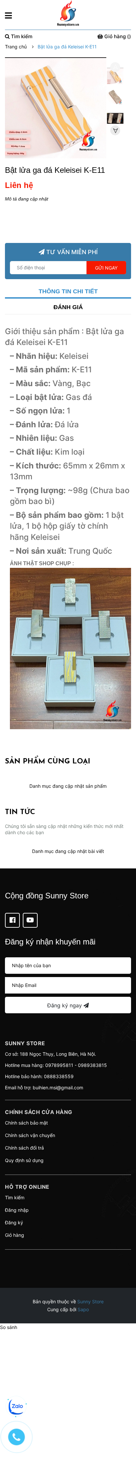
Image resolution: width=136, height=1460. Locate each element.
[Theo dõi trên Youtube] (30, 920)
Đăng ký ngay (65, 1005)
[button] (68, 1258)
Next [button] (115, 130)
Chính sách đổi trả (24, 1148)
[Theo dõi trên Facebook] (12, 920)
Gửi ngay (106, 268)
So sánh (8, 1327)
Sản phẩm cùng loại (47, 761)
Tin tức (20, 812)
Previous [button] (115, 67)
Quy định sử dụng (24, 1160)
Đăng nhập (17, 1210)
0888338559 (59, 1076)
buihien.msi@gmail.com (58, 1087)
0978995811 (59, 1065)
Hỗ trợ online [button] (27, 1186)
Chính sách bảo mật (26, 1123)
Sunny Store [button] (25, 1043)
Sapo (83, 1309)
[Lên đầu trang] (124, 1429)
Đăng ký (14, 1222)
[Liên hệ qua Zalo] (16, 1406)
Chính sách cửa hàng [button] (38, 1112)
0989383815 (92, 1065)
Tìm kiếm (14, 1197)
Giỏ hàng (14, 1235)
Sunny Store (90, 1301)
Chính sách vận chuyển (30, 1135)
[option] (115, 77)
